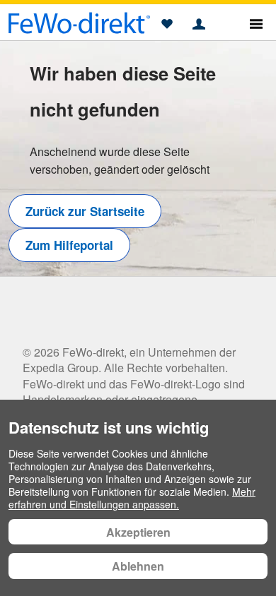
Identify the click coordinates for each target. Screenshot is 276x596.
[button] (166, 25)
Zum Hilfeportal (69, 245)
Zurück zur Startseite (84, 211)
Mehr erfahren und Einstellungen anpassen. (131, 497)
